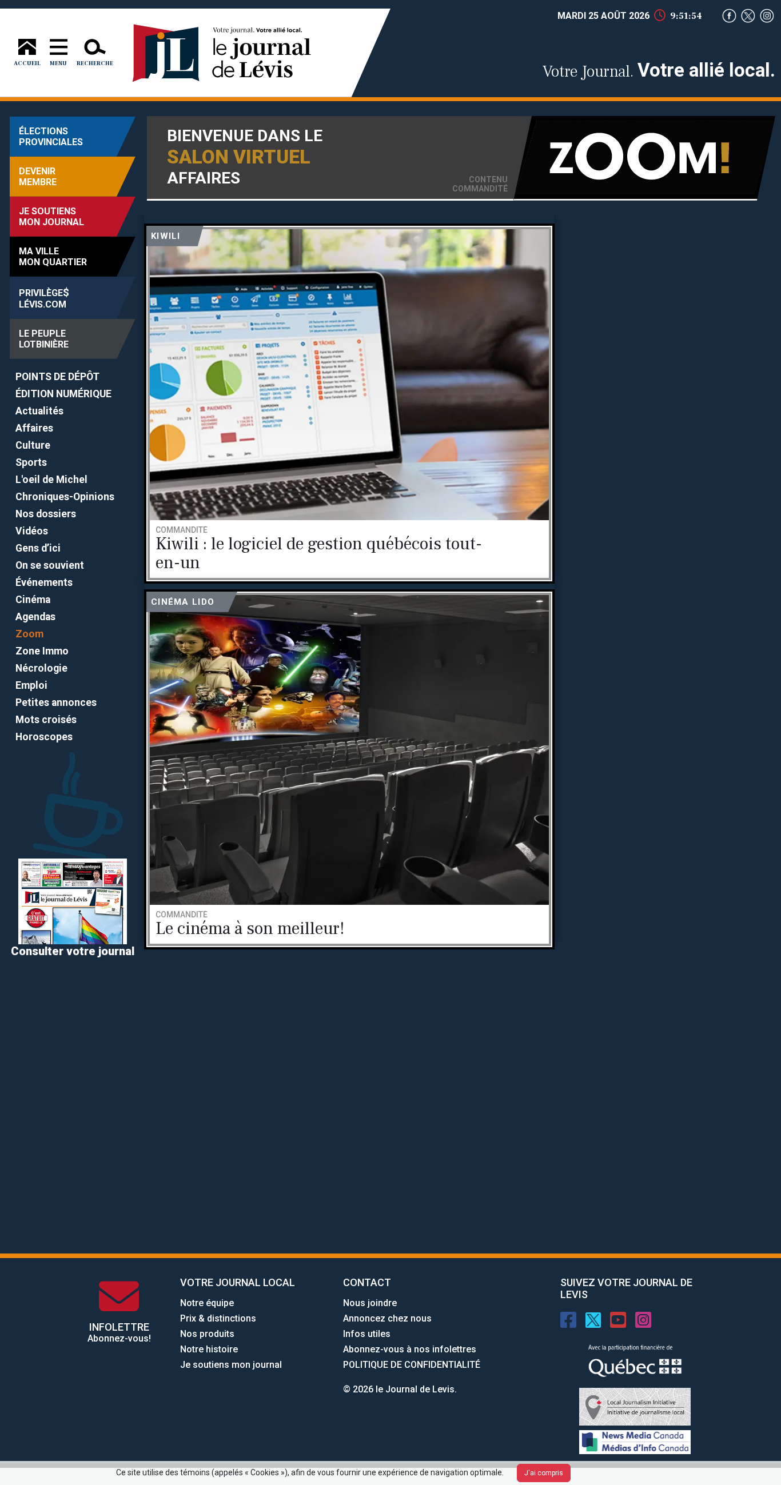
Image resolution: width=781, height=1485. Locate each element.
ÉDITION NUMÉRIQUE (63, 394)
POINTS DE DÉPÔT (57, 376)
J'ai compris (543, 1473)
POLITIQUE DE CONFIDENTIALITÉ (411, 1364)
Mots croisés (46, 719)
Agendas (35, 616)
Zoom (29, 634)
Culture (32, 445)
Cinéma (32, 599)
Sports (31, 462)
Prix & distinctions (218, 1318)
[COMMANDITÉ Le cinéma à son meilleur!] (349, 768)
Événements (44, 582)
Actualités (39, 411)
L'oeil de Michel (51, 479)
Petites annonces (56, 702)
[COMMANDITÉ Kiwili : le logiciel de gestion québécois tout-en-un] (349, 402)
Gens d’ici (38, 548)
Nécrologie (41, 668)
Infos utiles (366, 1333)
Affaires (34, 428)
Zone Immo (42, 651)
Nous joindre (370, 1303)
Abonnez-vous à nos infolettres (409, 1349)
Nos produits (207, 1333)
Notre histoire (209, 1349)
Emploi (31, 685)
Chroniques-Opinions (64, 496)
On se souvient (49, 565)
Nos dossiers (45, 514)
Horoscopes (44, 736)
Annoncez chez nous (387, 1318)
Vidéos (31, 531)
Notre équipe (207, 1303)
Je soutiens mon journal (231, 1364)
